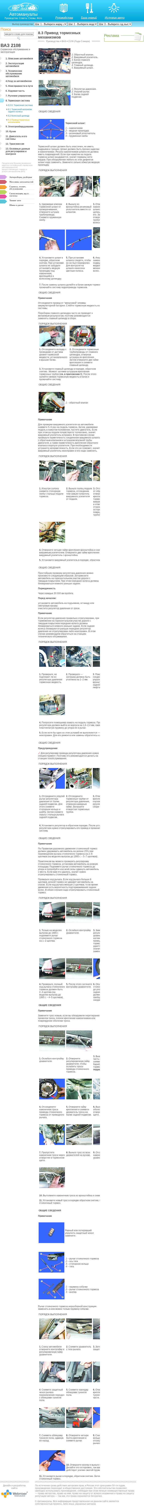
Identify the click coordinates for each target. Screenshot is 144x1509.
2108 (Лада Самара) (79, 41)
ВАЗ (64, 41)
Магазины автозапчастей (21, 182)
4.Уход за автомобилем (19, 81)
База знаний (89, 17)
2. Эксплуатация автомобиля (15, 64)
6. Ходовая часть (15, 91)
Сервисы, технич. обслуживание (17, 187)
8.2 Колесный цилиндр (18, 116)
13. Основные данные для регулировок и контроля (18, 151)
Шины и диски (16, 205)
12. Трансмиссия (15, 144)
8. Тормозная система (18, 100)
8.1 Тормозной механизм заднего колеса (20, 110)
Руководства (64, 17)
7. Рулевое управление (19, 95)
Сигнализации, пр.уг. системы (19, 194)
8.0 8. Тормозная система (20, 105)
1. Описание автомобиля (19, 58)
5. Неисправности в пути (19, 86)
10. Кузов (11, 131)
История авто (114, 17)
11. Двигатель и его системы (16, 137)
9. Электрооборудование (19, 126)
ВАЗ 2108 (11, 45)
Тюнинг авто (15, 200)
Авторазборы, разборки (20, 177)
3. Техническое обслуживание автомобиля (14, 74)
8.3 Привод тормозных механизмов (19, 121)
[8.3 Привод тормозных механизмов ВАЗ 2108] (51, 138)
